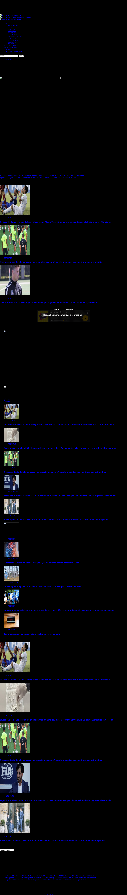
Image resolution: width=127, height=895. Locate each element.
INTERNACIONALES (15, 36)
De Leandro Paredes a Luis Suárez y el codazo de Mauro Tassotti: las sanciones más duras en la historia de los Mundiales (55, 222)
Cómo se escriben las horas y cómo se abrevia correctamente (32, 634)
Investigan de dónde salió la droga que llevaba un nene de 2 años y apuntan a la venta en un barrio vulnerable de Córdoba (60, 448)
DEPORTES (12, 32)
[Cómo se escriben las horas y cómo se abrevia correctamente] (11, 627)
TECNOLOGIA (13, 41)
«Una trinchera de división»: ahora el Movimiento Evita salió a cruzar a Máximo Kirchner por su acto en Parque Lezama (59, 610)
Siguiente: (39, 177)
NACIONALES (13, 25)
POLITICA (11, 30)
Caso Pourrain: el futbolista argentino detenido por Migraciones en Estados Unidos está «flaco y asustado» (49, 302)
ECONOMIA (12, 34)
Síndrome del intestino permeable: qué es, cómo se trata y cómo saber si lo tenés (41, 562)
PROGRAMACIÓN (10, 47)
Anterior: (44, 175)
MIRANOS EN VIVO (11, 45)
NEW (6, 23)
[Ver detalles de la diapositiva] (21, 361)
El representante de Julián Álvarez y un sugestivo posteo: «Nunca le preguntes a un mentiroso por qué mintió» (51, 262)
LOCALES (11, 28)
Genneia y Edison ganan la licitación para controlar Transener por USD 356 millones (42, 586)
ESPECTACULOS (14, 43)
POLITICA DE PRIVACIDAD (13, 52)
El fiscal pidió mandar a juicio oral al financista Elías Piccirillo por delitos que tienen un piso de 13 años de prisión (56, 519)
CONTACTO (8, 49)
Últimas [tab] (7, 399)
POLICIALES (12, 39)
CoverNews (48, 894)
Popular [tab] (7, 401)
